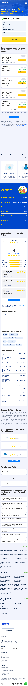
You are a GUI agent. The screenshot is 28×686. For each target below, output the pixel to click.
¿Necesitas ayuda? (8, 630)
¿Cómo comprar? (4, 656)
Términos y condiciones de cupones (8, 658)
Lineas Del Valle (17, 603)
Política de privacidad (5, 661)
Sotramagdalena (3, 613)
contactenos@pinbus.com (18, 125)
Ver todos (25, 546)
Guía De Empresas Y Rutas (10, 619)
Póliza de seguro (4, 671)
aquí (12, 306)
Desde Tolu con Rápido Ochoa (20, 550)
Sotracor (16, 611)
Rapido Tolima (17, 608)
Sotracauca (2, 611)
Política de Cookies (5, 673)
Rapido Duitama (17, 606)
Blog (2, 654)
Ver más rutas (14, 116)
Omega (1, 606)
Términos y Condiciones (5, 667)
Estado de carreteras (5, 657)
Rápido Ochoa (21, 305)
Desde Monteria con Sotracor (20, 558)
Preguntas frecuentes (5, 660)
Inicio (3, 619)
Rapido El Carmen (4, 608)
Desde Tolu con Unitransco (20, 562)
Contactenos (3, 674)
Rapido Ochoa (3, 603)
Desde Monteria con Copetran (20, 554)
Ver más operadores (14, 460)
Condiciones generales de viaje (7, 670)
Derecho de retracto (5, 669)
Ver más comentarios (14, 300)
